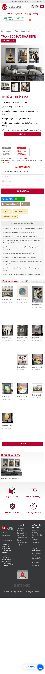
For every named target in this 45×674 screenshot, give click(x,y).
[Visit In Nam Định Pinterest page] (25, 585)
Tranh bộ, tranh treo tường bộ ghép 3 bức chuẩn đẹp (20, 257)
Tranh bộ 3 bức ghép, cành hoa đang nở (7, 299)
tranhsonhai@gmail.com (7, 541)
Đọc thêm (22, 134)
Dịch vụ (34, 1)
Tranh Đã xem (28, 23)
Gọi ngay (20, 199)
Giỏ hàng (40, 25)
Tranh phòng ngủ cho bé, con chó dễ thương (22, 367)
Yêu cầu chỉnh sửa (12, 204)
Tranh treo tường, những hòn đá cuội (22, 338)
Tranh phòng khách (9, 217)
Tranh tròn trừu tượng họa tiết (22, 299)
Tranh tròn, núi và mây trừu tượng (7, 338)
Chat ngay (9, 199)
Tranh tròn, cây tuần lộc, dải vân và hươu (22, 396)
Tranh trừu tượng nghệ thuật (37, 305)
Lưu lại (26, 204)
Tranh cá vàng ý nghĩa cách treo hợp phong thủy (19, 232)
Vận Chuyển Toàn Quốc (18, 14)
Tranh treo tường (15, 1)
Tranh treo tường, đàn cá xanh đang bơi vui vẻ (7, 396)
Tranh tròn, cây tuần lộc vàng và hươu (37, 367)
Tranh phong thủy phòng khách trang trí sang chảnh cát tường (23, 228)
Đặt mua (24, 191)
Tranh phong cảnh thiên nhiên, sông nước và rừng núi (37, 395)
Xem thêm (22, 444)
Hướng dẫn (40, 1)
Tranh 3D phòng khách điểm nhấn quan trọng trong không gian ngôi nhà (22, 263)
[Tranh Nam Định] (11, 10)
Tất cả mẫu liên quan (10, 281)
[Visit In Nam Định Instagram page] (29, 585)
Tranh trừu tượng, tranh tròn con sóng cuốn (37, 338)
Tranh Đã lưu (34, 25)
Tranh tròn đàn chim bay (7, 426)
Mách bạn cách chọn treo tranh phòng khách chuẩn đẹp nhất (23, 274)
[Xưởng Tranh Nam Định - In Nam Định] (10, 528)
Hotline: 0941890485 (6, 534)
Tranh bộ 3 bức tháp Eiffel (10, 478)
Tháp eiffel (6, 212)
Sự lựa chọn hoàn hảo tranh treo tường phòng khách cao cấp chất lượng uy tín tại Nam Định (22, 242)
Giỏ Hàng (34, 14)
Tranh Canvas (26, 1)
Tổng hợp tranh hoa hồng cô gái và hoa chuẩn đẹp (20, 253)
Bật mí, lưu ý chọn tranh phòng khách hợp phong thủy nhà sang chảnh (22, 248)
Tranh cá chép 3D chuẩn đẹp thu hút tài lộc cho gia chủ (21, 236)
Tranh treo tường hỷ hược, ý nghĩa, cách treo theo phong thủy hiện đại (22, 269)
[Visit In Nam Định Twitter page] (20, 585)
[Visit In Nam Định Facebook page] (16, 585)
